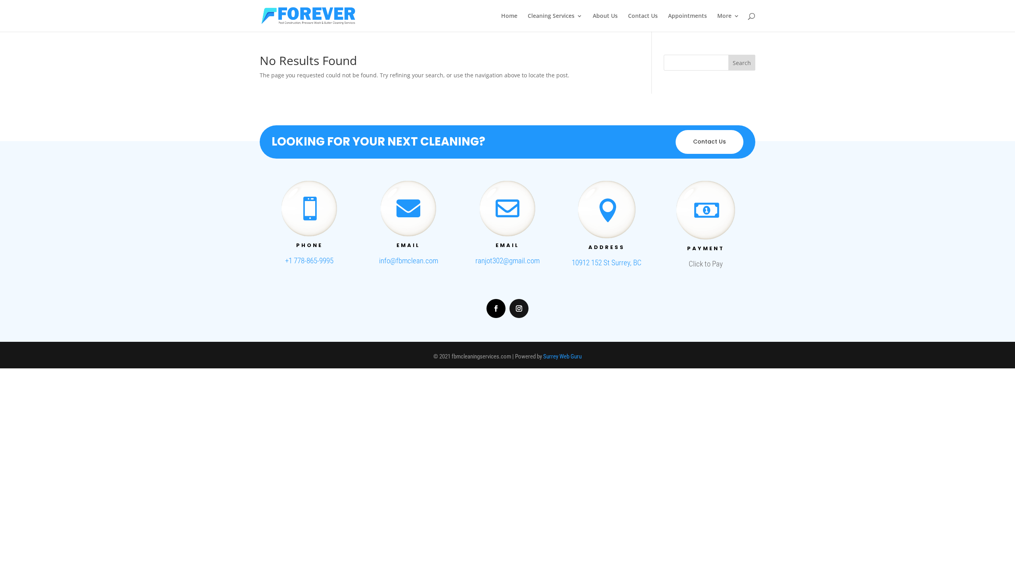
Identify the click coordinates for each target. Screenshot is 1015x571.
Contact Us (643, 16)
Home (509, 16)
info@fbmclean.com (408, 260)
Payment (705, 248)
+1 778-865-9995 (309, 260)
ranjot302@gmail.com (507, 260)
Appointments (687, 16)
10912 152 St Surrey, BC (607, 262)
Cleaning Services (551, 16)
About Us (605, 16)
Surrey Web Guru (562, 356)
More (724, 16)
